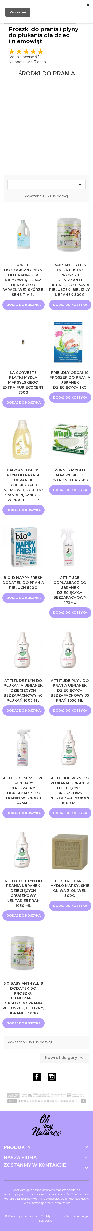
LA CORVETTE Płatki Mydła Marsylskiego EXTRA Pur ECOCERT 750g (23, 382)
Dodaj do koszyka (24, 305)
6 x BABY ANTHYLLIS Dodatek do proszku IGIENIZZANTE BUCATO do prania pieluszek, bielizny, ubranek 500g (23, 998)
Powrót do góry (64, 1058)
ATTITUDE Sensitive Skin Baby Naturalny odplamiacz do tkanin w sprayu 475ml (23, 790)
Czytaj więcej (61, 1203)
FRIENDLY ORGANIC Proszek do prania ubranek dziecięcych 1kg (69, 380)
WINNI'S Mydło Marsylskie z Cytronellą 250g (69, 475)
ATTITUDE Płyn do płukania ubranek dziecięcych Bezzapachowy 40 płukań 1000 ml (23, 690)
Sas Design (46, 1220)
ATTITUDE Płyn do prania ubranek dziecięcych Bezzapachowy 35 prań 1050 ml (70, 690)
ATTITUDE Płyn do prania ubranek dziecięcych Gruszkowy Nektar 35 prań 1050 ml (23, 893)
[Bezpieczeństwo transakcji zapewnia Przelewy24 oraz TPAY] (46, 1098)
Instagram (52, 1077)
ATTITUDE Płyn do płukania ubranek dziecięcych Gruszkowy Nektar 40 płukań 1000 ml (69, 790)
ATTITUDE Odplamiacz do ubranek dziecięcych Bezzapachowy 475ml (69, 590)
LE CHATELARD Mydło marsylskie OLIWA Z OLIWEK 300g (69, 888)
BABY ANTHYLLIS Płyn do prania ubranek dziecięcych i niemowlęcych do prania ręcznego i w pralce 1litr (23, 485)
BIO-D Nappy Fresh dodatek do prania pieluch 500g (23, 582)
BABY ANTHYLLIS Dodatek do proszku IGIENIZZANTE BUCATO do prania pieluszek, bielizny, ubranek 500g (69, 280)
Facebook (37, 1077)
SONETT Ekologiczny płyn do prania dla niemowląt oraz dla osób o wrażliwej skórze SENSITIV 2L (23, 280)
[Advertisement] (46, 126)
